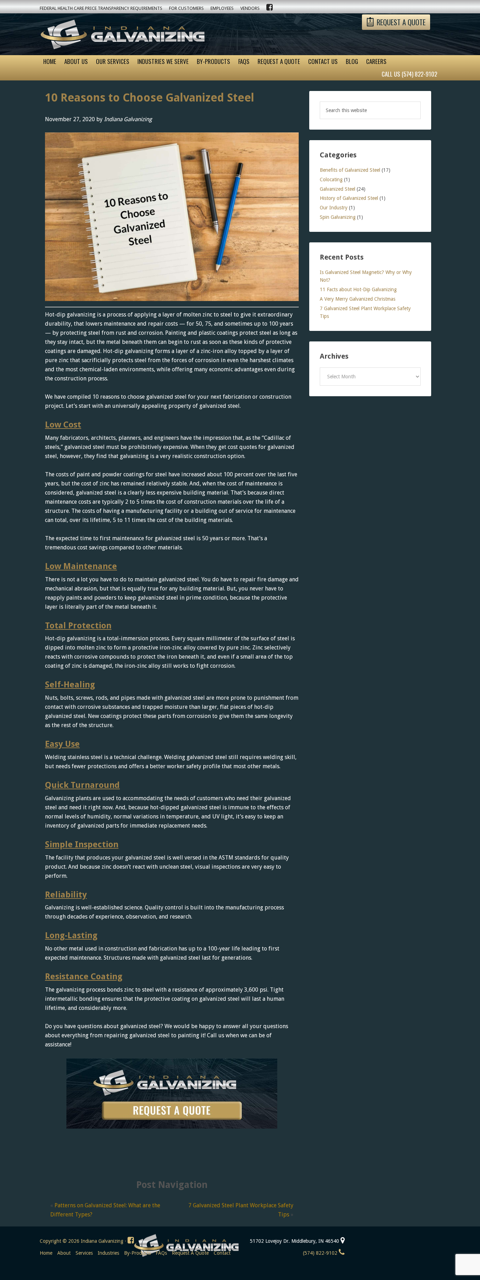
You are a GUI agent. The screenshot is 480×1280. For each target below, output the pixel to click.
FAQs (161, 1253)
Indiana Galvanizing (122, 35)
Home (46, 1253)
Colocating (331, 179)
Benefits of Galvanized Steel (350, 170)
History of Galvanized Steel (349, 198)
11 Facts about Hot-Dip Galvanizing (358, 289)
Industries (108, 1253)
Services (84, 1253)
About (64, 1253)
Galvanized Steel (337, 189)
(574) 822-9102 (321, 1253)
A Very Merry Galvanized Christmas (357, 299)
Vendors (250, 8)
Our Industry (334, 207)
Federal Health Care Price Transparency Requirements (101, 8)
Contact (222, 1253)
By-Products (137, 1253)
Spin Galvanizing (338, 217)
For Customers (186, 8)
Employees (222, 8)
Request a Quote (190, 1253)
